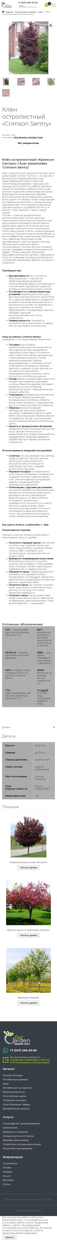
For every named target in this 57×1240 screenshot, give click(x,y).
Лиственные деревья (25, 12)
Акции (7, 1176)
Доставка (8, 1180)
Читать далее (28, 867)
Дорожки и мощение (15, 1132)
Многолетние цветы (14, 1096)
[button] (51, 25)
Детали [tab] (6, 727)
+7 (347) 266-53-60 (28, 2)
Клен (40, 12)
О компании (10, 1163)
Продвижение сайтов (29, 1210)
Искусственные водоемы (17, 1148)
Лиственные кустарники (17, 1088)
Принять (9, 1237)
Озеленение (10, 1127)
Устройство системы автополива (22, 1144)
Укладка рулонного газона (18, 1136)
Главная (9, 12)
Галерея (7, 1171)
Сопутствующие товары (16, 1104)
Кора (5, 1083)
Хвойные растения (14, 1092)
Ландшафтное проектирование (21, 1123)
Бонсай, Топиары (13, 1075)
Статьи (7, 1184)
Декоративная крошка (16, 1108)
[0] (47, 5)
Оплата (7, 1167)
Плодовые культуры (14, 1100)
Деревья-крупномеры (16, 1140)
